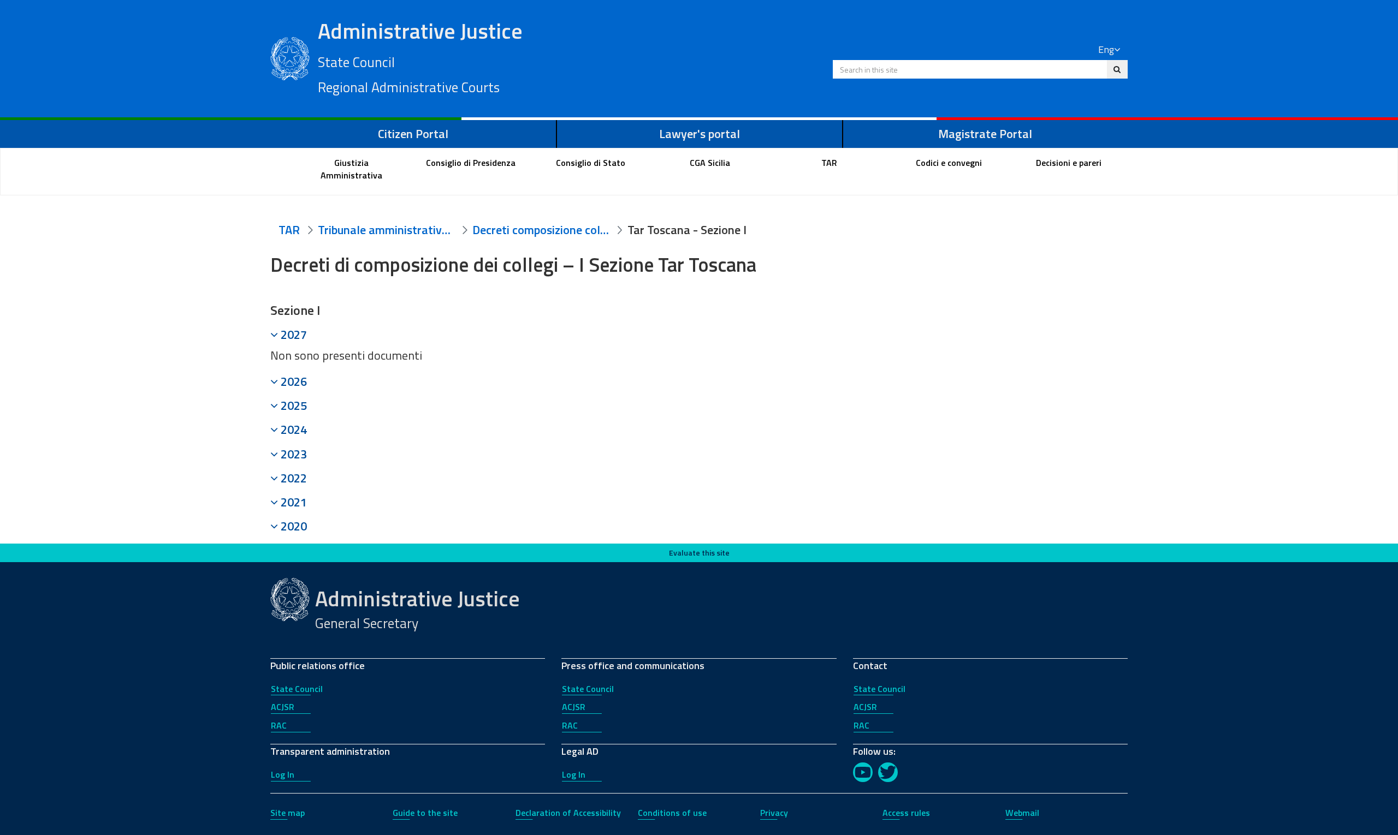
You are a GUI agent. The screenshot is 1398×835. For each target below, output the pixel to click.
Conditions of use (672, 812)
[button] (699, 334)
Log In (282, 774)
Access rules (906, 812)
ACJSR (282, 706)
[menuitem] (351, 169)
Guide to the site (425, 812)
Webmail (1022, 812)
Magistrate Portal (985, 133)
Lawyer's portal (699, 133)
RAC (279, 725)
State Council (297, 688)
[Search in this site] (1117, 69)
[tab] (699, 334)
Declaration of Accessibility (568, 812)
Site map (287, 812)
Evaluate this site (699, 552)
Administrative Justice (420, 56)
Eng (1106, 49)
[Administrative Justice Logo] (290, 57)
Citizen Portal (413, 133)
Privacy (774, 812)
